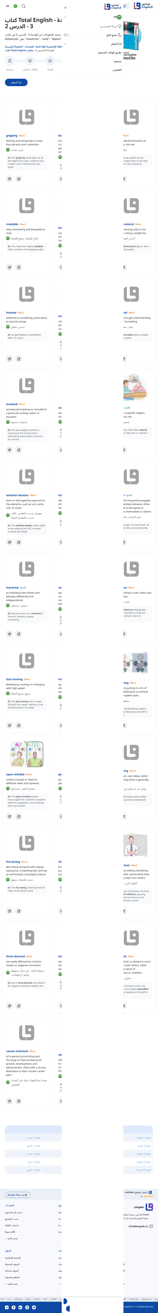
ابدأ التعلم (16, 82)
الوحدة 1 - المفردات (143, 1137)
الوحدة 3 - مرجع (34, 1162)
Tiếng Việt (133, 1299)
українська (146, 1299)
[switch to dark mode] (67, 34)
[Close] (65, 7)
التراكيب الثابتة (118, 1264)
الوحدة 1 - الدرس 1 (33, 1137)
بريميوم (118, 61)
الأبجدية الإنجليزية (13, 1257)
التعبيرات (117, 1250)
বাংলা (2, 1299)
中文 (45, 1299)
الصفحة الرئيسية (13, 46)
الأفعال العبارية (118, 1270)
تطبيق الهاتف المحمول (110, 52)
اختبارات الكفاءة (12, 1225)
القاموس (117, 69)
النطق (8, 1250)
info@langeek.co (138, 1226)
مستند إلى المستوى (13, 1212)
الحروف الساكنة (12, 1270)
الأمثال (115, 1277)
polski (28, 1299)
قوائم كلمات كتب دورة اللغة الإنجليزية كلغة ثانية (60, 46)
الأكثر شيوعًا (10, 1231)
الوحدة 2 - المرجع (144, 1145)
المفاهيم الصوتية (12, 1277)
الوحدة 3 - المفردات (143, 1153)
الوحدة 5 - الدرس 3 (143, 1170)
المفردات (29, 46)
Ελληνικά (18, 1299)
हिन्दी (124, 1299)
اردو (9, 1299)
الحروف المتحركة (12, 1264)
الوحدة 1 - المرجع (33, 1145)
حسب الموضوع (11, 1218)
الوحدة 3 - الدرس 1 (33, 1153)
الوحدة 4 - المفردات (143, 1162)
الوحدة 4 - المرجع (33, 1170)
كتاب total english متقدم (19, 50)
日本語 (53, 1299)
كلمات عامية (117, 1257)
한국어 (37, 1299)
